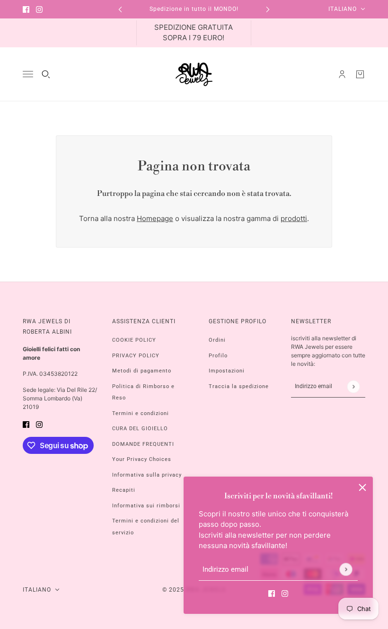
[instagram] (39, 9)
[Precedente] (120, 9)
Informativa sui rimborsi (146, 506)
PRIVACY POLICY (135, 356)
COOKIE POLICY (134, 340)
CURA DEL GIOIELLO (140, 428)
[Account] (342, 74)
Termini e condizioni (140, 413)
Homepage (155, 218)
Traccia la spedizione (239, 386)
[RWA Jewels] (194, 74)
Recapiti (123, 490)
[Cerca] (46, 74)
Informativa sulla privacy (147, 475)
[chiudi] (362, 487)
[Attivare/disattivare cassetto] (28, 74)
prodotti (294, 218)
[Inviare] (345, 569)
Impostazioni (227, 371)
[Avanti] (267, 9)
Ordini (217, 340)
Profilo (218, 356)
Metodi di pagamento (141, 371)
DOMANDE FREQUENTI (143, 444)
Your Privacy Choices (141, 459)
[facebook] (26, 9)
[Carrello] (360, 74)
